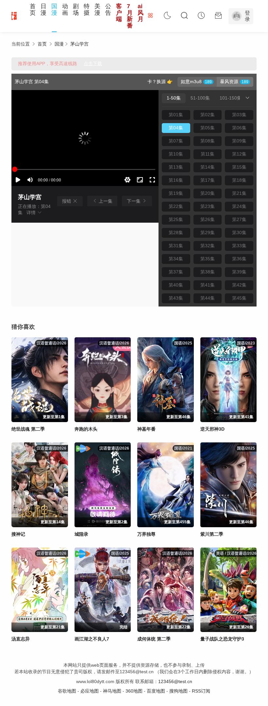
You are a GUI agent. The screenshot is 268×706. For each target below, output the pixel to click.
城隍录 (81, 534)
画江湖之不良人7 (92, 638)
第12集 (239, 154)
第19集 (176, 193)
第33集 (239, 245)
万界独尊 (146, 534)
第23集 (207, 206)
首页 (33, 9)
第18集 (239, 180)
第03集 (239, 114)
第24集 (239, 206)
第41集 (207, 285)
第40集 (176, 285)
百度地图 (156, 691)
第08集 (207, 140)
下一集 (134, 201)
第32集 (207, 245)
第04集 (176, 127)
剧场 (76, 9)
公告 (108, 9)
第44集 (207, 298)
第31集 (176, 245)
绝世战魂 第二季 (28, 429)
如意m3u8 (191, 81)
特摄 (87, 9)
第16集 (176, 180)
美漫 (97, 9)
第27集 (239, 219)
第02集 (207, 114)
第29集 (207, 232)
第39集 (239, 271)
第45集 (239, 298)
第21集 (239, 193)
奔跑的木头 (86, 429)
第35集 (207, 258)
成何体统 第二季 (154, 638)
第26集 (207, 219)
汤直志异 (20, 638)
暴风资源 (229, 81)
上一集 (104, 201)
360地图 (134, 691)
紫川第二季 (211, 534)
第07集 (176, 140)
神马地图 (112, 691)
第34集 (176, 258)
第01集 (176, 114)
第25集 (176, 219)
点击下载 (93, 63)
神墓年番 (146, 429)
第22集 (176, 206)
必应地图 (89, 691)
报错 (67, 201)
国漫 (54, 9)
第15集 (239, 167)
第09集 (239, 140)
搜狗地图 (178, 691)
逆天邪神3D (212, 429)
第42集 (239, 285)
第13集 (176, 167)
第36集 (239, 258)
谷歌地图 (67, 691)
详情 (31, 212)
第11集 (207, 154)
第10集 (176, 154)
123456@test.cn (175, 681)
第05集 (207, 127)
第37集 (176, 271)
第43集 (176, 298)
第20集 (207, 193)
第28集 (176, 232)
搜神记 (18, 534)
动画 (65, 9)
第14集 (207, 167)
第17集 (207, 180)
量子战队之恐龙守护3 (222, 638)
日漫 (43, 9)
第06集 (239, 127)
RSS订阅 (201, 691)
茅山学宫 (79, 43)
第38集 (207, 271)
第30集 (239, 232)
